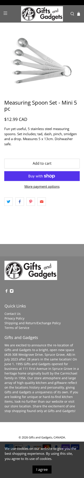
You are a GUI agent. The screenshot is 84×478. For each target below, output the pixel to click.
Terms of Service (16, 328)
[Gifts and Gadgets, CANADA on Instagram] (12, 292)
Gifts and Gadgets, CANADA (47, 437)
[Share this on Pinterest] (30, 201)
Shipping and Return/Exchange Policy (32, 323)
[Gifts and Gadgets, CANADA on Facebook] (6, 292)
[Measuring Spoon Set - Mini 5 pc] (42, 61)
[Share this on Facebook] (19, 201)
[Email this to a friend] (41, 201)
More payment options (42, 186)
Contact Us (12, 314)
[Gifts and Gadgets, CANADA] (42, 14)
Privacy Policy (14, 318)
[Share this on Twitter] (8, 201)
